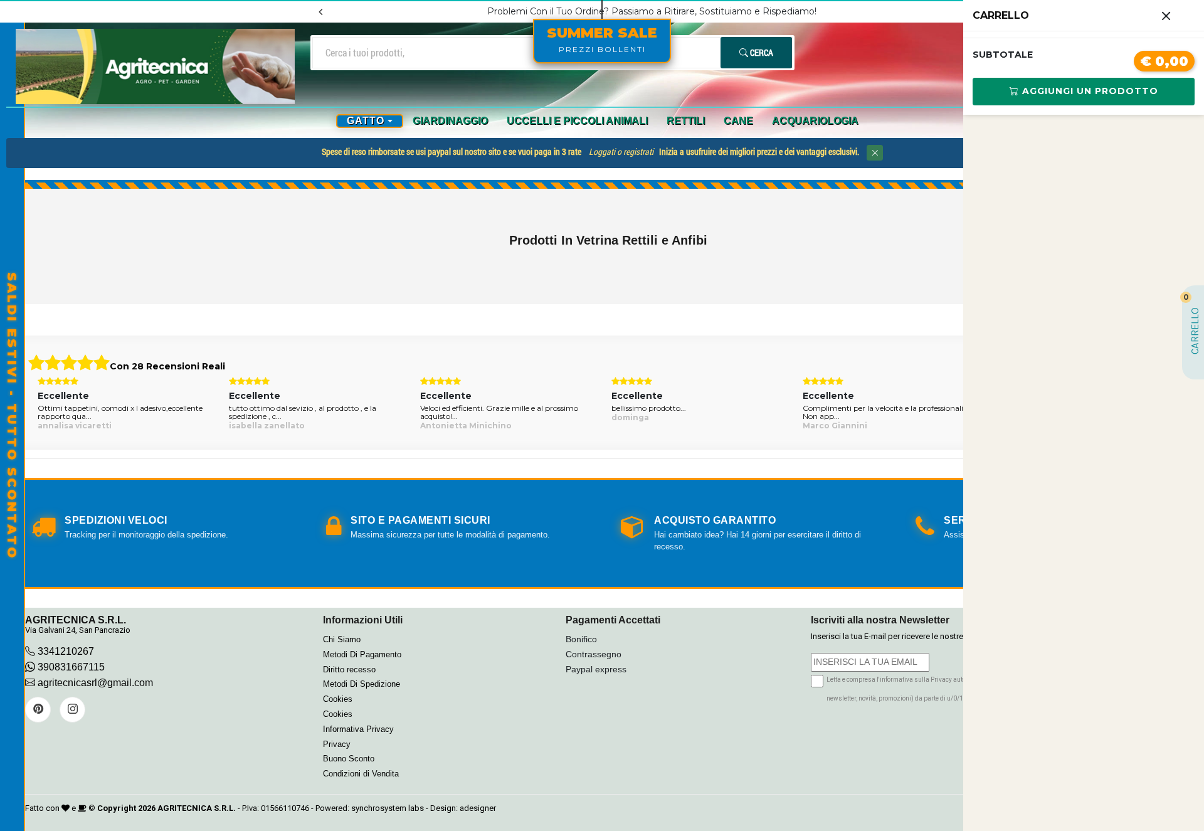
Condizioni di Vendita (361, 773)
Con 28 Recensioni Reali (167, 366)
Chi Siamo (342, 639)
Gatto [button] (365, 120)
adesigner (478, 808)
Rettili (686, 120)
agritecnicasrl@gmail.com (95, 682)
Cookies (337, 699)
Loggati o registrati (621, 151)
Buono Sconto (348, 758)
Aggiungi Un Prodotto (1088, 91)
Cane (738, 120)
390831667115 (70, 667)
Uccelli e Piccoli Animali (577, 120)
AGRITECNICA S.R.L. (196, 808)
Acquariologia (815, 120)
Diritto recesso (349, 669)
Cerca (760, 52)
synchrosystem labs (387, 808)
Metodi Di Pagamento (362, 654)
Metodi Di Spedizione (361, 684)
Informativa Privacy (358, 729)
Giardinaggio (450, 120)
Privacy (337, 744)
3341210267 (66, 651)
